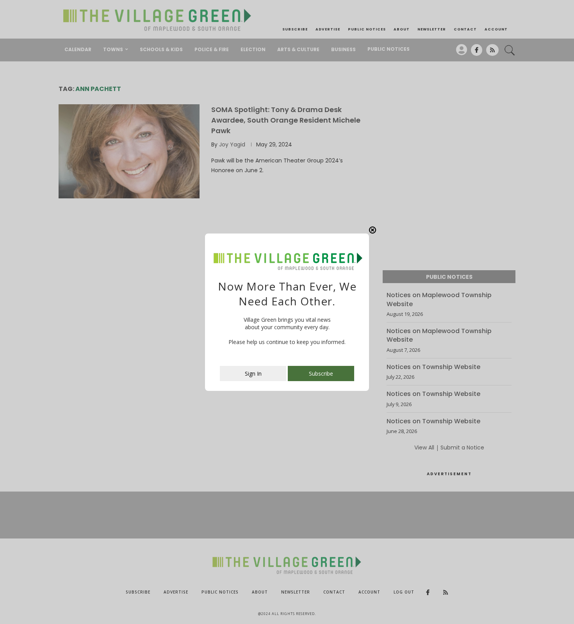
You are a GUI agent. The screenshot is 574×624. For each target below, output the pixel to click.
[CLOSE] (372, 230)
